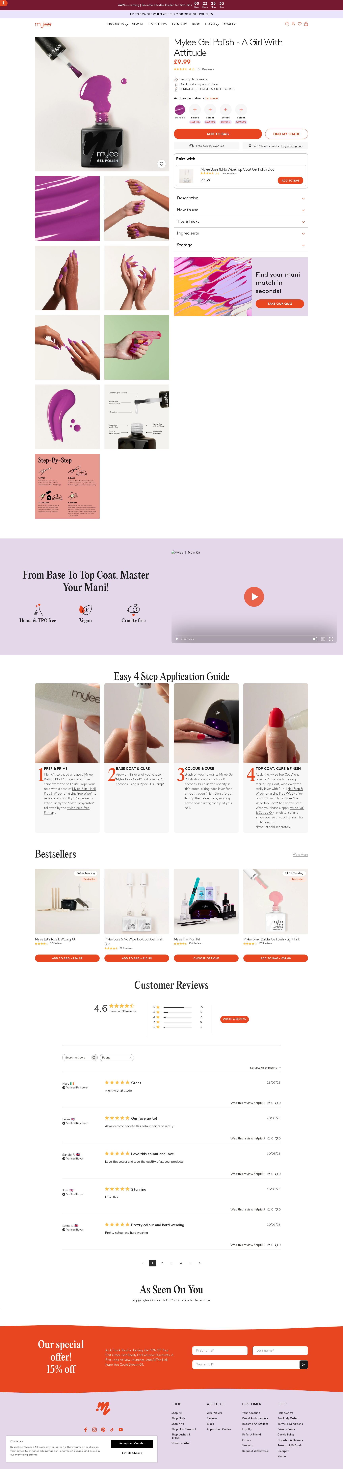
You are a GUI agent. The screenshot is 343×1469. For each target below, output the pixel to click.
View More (300, 854)
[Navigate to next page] (200, 1263)
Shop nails (178, 1418)
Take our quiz (280, 304)
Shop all (177, 1413)
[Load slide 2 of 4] (66, 932)
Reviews (212, 1418)
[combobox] (117, 1057)
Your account (251, 1413)
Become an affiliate (255, 1424)
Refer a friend (251, 1434)
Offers (246, 1440)
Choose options (206, 958)
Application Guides (219, 1429)
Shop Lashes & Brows (181, 1436)
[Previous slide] (38, 901)
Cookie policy (285, 1434)
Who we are (215, 1413)
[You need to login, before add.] (161, 163)
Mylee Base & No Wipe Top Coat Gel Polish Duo (237, 169)
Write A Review (234, 1019)
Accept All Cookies (132, 1444)
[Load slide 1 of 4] (64, 932)
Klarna (281, 1456)
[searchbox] (76, 1057)
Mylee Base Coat (128, 779)
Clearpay (283, 1451)
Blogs (210, 1424)
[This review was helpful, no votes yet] (269, 1103)
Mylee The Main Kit (187, 939)
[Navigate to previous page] (143, 1263)
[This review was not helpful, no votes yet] (276, 1103)
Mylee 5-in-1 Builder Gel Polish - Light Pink (271, 939)
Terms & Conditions (290, 1424)
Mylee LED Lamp (151, 784)
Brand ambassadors (255, 1418)
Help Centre (285, 1413)
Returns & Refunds (289, 1445)
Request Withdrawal (255, 1451)
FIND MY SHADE (286, 134)
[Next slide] (96, 901)
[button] (117, 25)
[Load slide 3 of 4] (68, 932)
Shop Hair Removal (184, 1429)
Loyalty (247, 1429)
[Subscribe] (303, 1364)
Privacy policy (286, 1429)
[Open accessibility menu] (4, 3)
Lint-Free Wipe (283, 793)
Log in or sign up (291, 146)
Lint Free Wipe (81, 793)
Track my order (287, 1418)
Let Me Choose (132, 1453)
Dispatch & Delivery (290, 1440)
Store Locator (181, 1443)
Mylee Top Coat (281, 774)
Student (247, 1445)
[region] (81, 1449)
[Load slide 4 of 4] (70, 932)
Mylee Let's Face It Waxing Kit (55, 939)
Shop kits (178, 1424)
